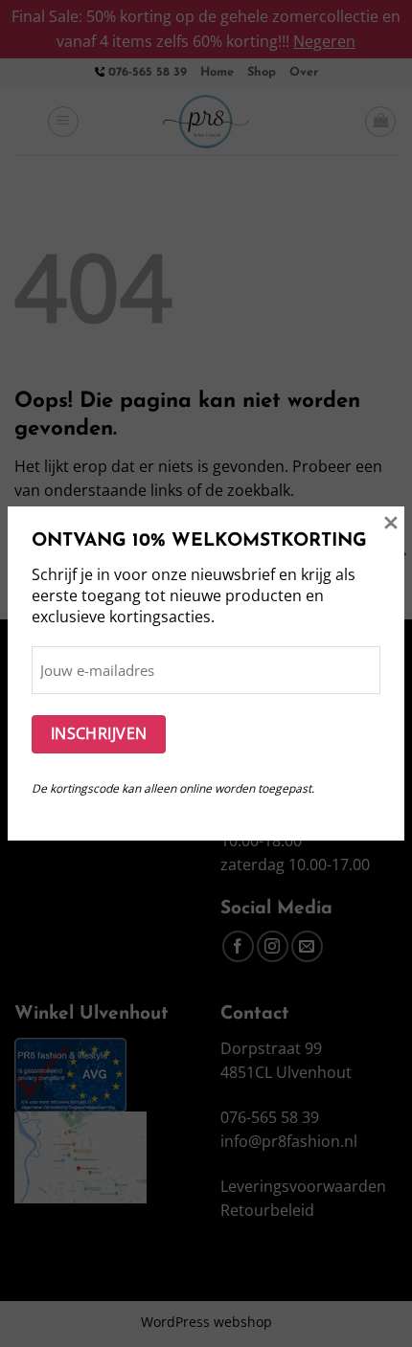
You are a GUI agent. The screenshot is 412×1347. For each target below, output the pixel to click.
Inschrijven (99, 733)
